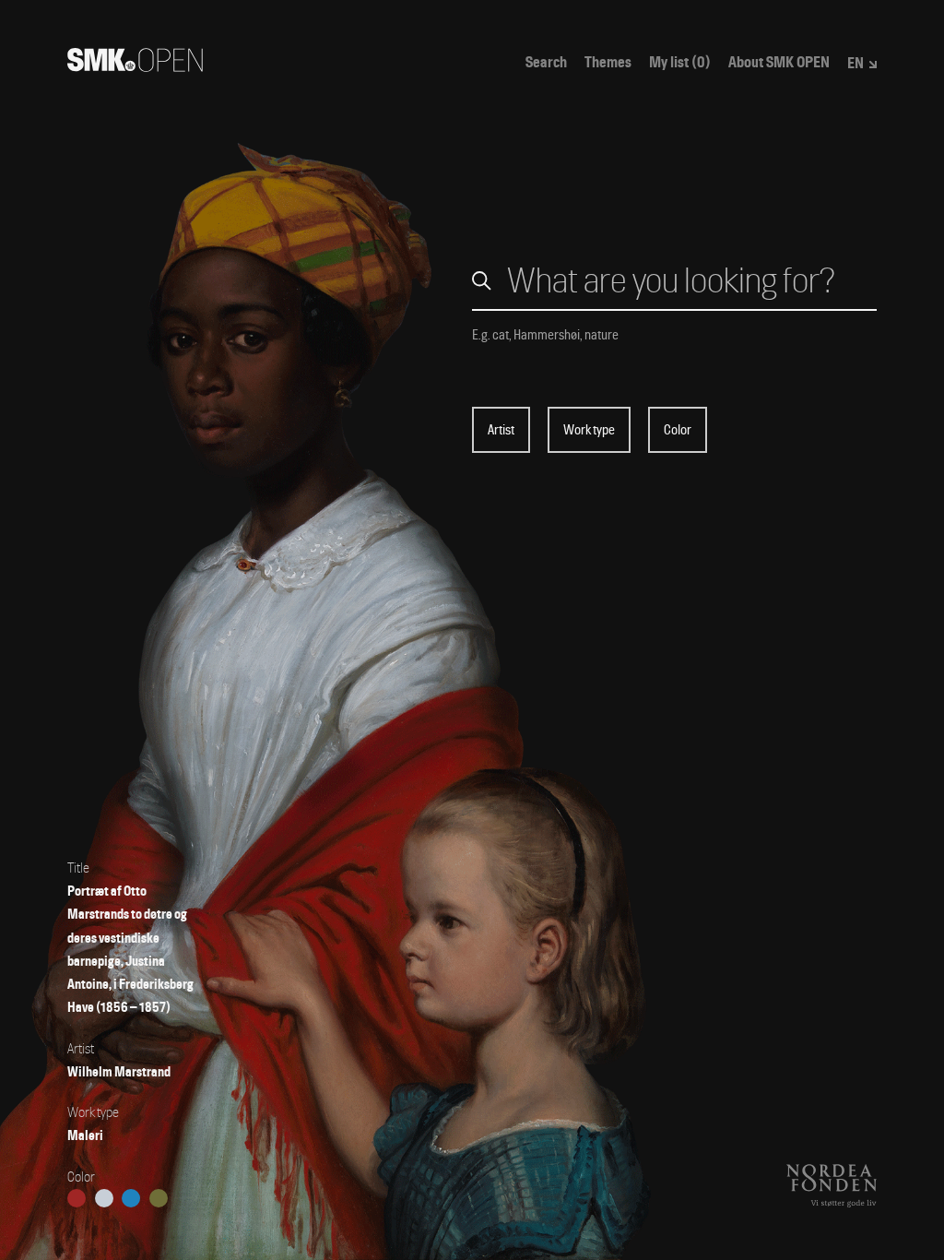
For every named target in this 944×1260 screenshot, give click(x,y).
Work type (589, 429)
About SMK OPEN (779, 62)
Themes (607, 62)
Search (546, 62)
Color (677, 429)
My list (680, 62)
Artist (501, 429)
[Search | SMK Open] (135, 66)
